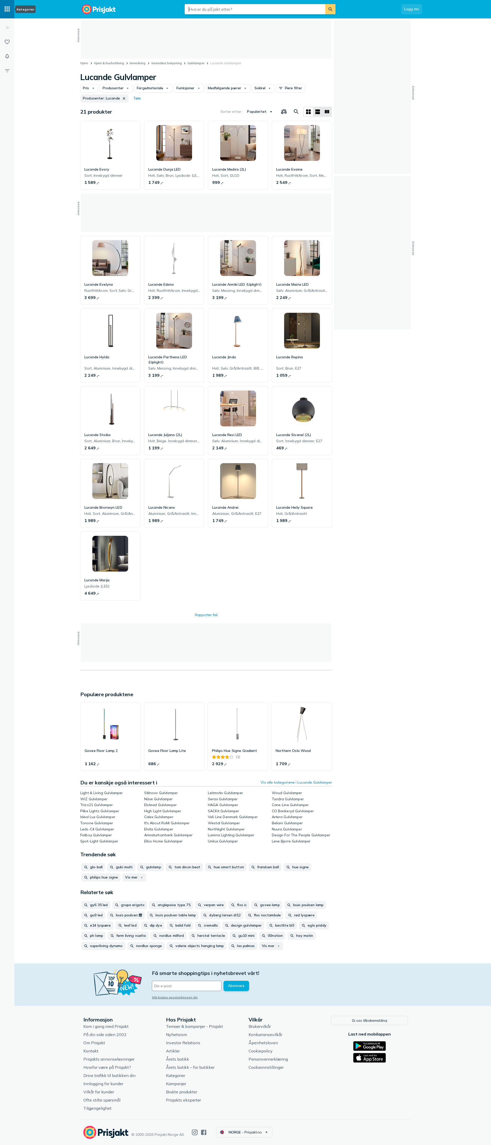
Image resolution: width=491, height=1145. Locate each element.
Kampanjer (176, 1083)
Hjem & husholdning (109, 63)
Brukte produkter (181, 1091)
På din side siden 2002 (105, 1034)
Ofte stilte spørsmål (101, 1100)
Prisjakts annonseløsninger (109, 1059)
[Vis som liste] (317, 111)
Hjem (84, 63)
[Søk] (330, 9)
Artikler (173, 1050)
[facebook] (203, 1132)
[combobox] (255, 9)
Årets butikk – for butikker (190, 1067)
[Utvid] (7, 28)
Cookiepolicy (261, 1050)
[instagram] (194, 1132)
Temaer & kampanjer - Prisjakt (194, 1026)
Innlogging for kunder (103, 1083)
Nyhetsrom (176, 1034)
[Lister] (7, 42)
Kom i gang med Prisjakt (106, 1026)
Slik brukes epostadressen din (175, 997)
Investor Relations (183, 1042)
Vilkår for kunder (98, 1091)
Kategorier (175, 1075)
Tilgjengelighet (97, 1108)
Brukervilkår (260, 1026)
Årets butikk (177, 1059)
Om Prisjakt (94, 1042)
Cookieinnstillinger (266, 1067)
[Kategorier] (7, 9)
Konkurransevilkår (265, 1034)
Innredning (138, 63)
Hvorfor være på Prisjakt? (107, 1067)
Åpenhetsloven (263, 1042)
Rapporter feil (206, 615)
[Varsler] (7, 56)
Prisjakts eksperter (183, 1100)
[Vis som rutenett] (308, 111)
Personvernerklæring (268, 1059)
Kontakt (90, 1050)
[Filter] (7, 70)
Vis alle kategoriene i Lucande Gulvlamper (296, 782)
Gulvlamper (196, 63)
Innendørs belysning (166, 63)
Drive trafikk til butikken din (109, 1075)
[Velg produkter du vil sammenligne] (284, 112)
